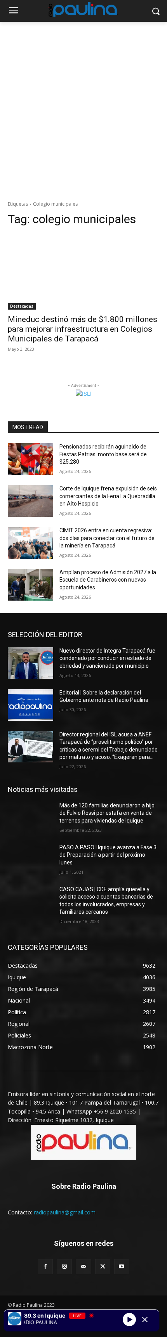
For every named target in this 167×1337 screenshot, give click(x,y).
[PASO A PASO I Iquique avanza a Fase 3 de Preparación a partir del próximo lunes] (30, 860)
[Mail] (83, 1266)
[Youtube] (121, 1266)
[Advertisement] (83, 109)
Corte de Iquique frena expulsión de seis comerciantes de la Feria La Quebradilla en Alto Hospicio (108, 496)
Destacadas (21, 306)
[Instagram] (64, 1266)
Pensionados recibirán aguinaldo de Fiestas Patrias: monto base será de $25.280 (103, 454)
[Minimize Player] (145, 1319)
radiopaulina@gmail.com (65, 1212)
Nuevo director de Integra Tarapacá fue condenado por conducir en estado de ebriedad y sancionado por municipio (107, 658)
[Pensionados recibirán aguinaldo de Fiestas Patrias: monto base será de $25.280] (30, 459)
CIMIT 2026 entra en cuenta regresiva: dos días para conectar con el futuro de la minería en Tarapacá (107, 538)
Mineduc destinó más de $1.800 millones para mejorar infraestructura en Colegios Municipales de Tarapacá (82, 329)
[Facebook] (45, 1266)
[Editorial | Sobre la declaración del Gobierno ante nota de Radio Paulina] (30, 705)
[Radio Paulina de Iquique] (83, 9)
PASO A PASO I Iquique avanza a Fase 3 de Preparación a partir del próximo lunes (108, 855)
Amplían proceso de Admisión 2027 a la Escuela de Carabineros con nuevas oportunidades (107, 580)
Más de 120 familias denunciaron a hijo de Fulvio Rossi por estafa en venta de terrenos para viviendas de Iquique (107, 813)
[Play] (129, 1319)
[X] (102, 1266)
